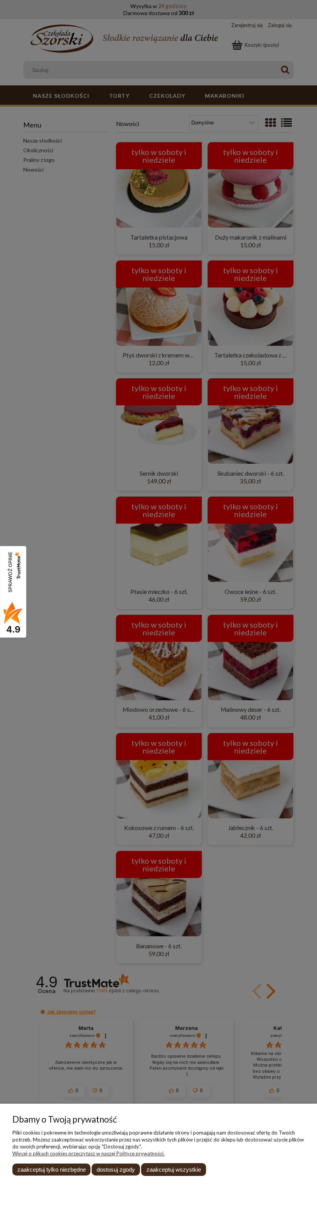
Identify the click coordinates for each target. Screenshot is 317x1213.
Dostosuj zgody (116, 1169)
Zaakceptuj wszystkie (174, 1169)
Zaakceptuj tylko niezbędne (51, 1169)
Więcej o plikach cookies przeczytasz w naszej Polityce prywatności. (88, 1153)
